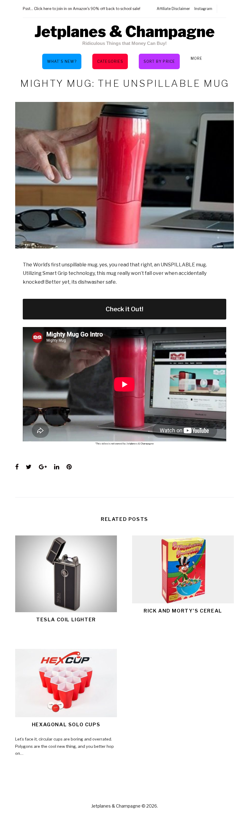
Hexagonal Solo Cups (66, 724)
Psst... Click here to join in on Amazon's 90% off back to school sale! (81, 8)
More (197, 58)
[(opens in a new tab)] (66, 683)
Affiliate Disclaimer (173, 8)
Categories (110, 61)
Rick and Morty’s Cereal (183, 611)
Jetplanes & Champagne (124, 31)
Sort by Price (159, 61)
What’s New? (62, 61)
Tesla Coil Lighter (66, 620)
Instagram (203, 8)
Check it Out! (124, 309)
